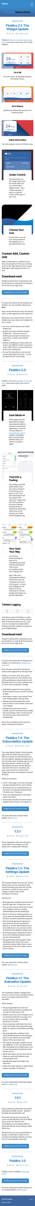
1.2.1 (17, 831)
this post (14, 818)
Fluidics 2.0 (17, 370)
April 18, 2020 (23, 374)
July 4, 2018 (23, 986)
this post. (23, 1190)
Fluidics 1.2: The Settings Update (17, 870)
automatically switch (17, 433)
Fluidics (5, 4)
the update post (11, 1084)
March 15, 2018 (23, 1165)
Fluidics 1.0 (17, 1161)
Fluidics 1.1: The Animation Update (17, 980)
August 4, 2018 (23, 876)
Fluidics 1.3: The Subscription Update (17, 739)
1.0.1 (17, 1098)
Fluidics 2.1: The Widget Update (17, 27)
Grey (12, 33)
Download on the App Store (15, 292)
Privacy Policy (6, 1202)
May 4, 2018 (23, 1102)
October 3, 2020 (23, 33)
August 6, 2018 (23, 836)
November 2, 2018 (23, 746)
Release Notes (17, 21)
